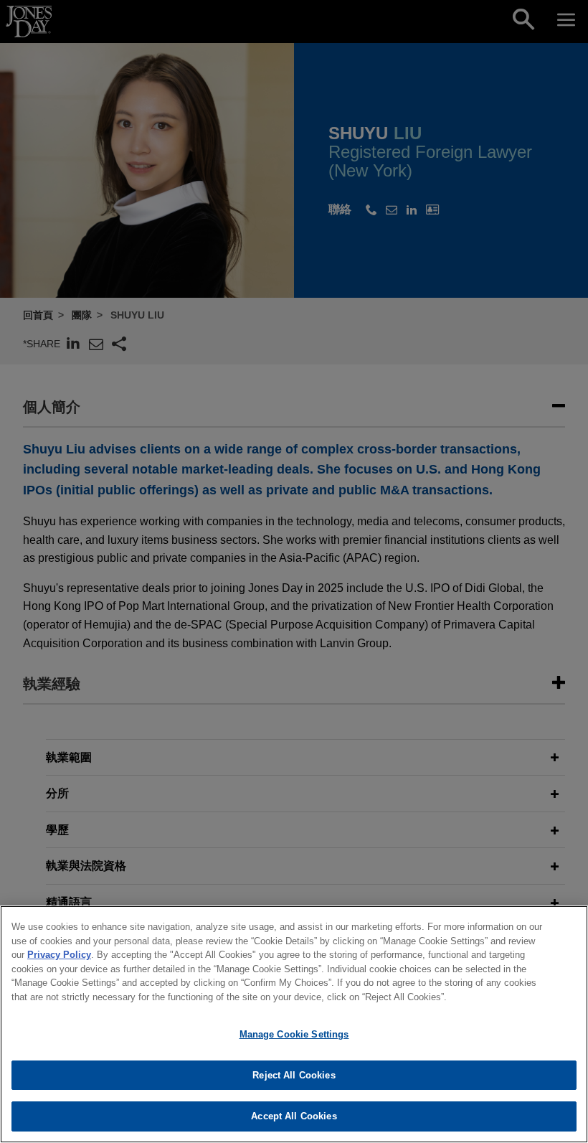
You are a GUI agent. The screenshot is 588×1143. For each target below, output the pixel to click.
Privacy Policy (59, 954)
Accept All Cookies (293, 1116)
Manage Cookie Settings (294, 1034)
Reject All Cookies (293, 1075)
